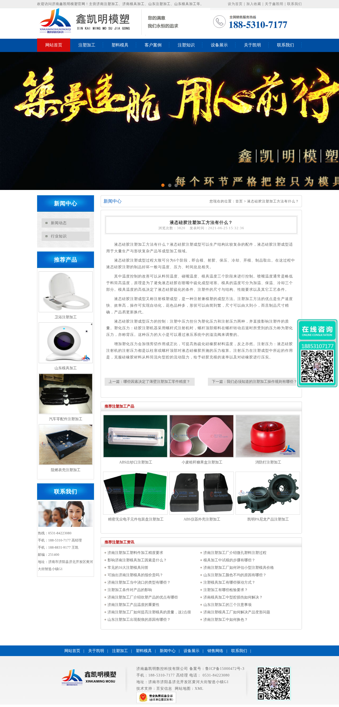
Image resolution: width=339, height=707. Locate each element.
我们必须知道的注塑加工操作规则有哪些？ (262, 382)
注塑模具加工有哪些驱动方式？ (229, 582)
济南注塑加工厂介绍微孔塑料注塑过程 (234, 553)
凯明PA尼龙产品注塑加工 (268, 519)
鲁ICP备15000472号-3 (224, 669)
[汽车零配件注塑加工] (65, 393)
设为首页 (235, 4)
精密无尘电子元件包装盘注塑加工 (136, 519)
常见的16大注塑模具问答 (128, 568)
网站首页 (53, 45)
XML (199, 689)
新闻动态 (59, 223)
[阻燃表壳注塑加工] (65, 444)
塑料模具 (119, 45)
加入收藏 (253, 4)
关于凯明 (252, 45)
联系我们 (294, 4)
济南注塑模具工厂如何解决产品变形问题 (236, 612)
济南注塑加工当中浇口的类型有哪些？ (139, 582)
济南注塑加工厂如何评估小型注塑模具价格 (238, 568)
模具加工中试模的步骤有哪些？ (229, 560)
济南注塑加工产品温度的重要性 (133, 605)
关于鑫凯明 (274, 4)
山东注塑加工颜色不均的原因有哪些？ (234, 575)
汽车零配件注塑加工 (65, 419)
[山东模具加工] (65, 342)
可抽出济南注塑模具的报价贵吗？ (135, 575)
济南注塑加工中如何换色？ (225, 620)
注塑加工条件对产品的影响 (130, 590)
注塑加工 (86, 45)
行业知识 (59, 236)
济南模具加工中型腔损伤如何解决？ (233, 597)
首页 (239, 201)
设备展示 (219, 45)
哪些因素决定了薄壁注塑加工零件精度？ (156, 382)
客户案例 (153, 45)
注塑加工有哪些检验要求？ (225, 590)
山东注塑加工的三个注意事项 (227, 605)
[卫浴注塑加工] (65, 291)
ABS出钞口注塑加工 (135, 462)
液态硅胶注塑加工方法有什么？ (273, 201)
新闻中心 (168, 651)
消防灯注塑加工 (268, 462)
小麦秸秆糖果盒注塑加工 (202, 462)
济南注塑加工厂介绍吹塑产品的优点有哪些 (143, 597)
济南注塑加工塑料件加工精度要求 (135, 553)
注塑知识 (186, 45)
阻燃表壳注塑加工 (66, 470)
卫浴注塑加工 (66, 317)
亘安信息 (164, 689)
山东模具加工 (66, 368)
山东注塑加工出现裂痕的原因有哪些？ (139, 620)
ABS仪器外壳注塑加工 (202, 519)
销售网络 (215, 651)
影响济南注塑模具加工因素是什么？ (137, 560)
